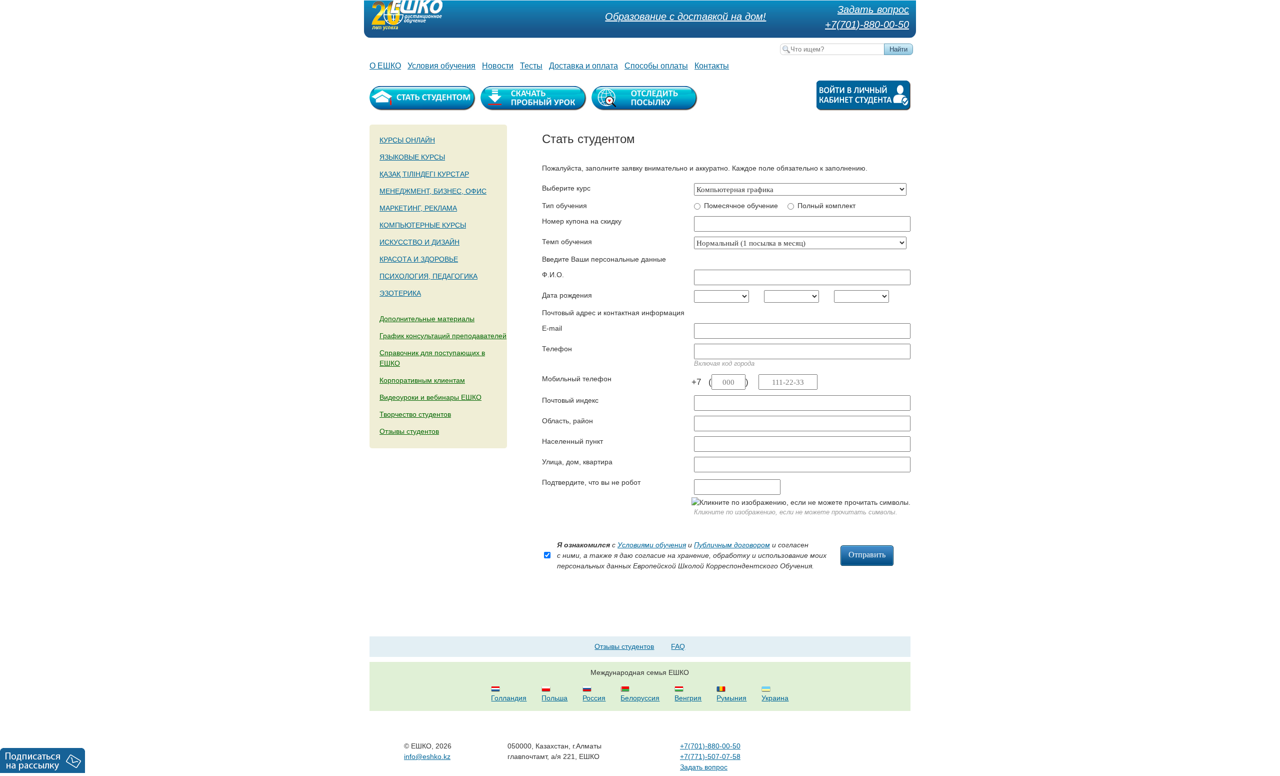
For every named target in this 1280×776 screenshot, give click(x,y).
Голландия (508, 698)
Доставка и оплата (583, 66)
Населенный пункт (572, 441)
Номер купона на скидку (582, 221)
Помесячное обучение (741, 206)
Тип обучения (564, 206)
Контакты (711, 66)
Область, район (567, 421)
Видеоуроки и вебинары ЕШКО (431, 397)
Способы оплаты (656, 66)
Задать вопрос (873, 9)
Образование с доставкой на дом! (685, 16)
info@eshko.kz (427, 756)
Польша (555, 698)
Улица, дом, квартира (577, 462)
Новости (498, 66)
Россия (594, 698)
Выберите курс (566, 188)
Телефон (557, 349)
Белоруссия (640, 698)
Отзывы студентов (409, 431)
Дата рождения (567, 295)
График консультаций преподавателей (443, 336)
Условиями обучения (652, 545)
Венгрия (688, 698)
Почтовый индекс (570, 400)
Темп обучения (567, 242)
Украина (775, 698)
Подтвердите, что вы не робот (591, 482)
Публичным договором (732, 545)
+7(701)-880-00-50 (867, 24)
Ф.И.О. (553, 275)
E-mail (552, 328)
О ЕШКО (385, 66)
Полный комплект (827, 206)
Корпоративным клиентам (422, 380)
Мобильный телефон (577, 379)
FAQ (678, 646)
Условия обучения (442, 66)
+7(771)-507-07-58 (710, 756)
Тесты (531, 66)
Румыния (731, 698)
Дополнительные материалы (427, 319)
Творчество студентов (415, 414)
